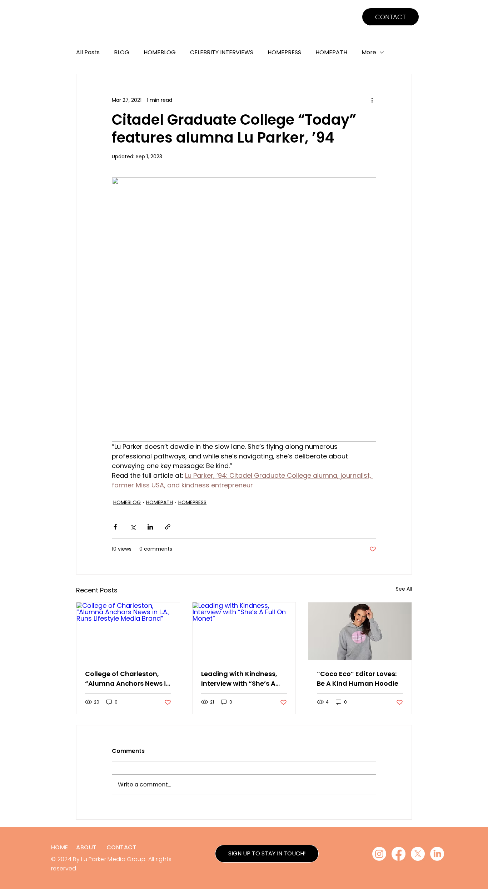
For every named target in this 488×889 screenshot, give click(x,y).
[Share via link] (167, 526)
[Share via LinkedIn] (150, 526)
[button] (267, 854)
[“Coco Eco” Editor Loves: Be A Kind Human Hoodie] (360, 631)
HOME (59, 847)
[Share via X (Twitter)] (132, 526)
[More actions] (372, 100)
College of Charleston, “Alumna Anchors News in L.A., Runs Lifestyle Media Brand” (127, 678)
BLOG (121, 52)
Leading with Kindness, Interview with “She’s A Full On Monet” (239, 678)
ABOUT (86, 847)
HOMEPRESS (284, 52)
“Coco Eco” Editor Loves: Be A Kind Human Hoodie (357, 678)
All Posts (88, 52)
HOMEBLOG (160, 52)
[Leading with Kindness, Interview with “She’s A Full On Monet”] (244, 631)
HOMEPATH (331, 52)
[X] (418, 854)
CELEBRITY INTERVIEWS (221, 52)
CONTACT (121, 847)
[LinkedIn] (437, 854)
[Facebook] (398, 854)
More (369, 52)
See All (404, 588)
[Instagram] (379, 854)
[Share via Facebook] (115, 526)
